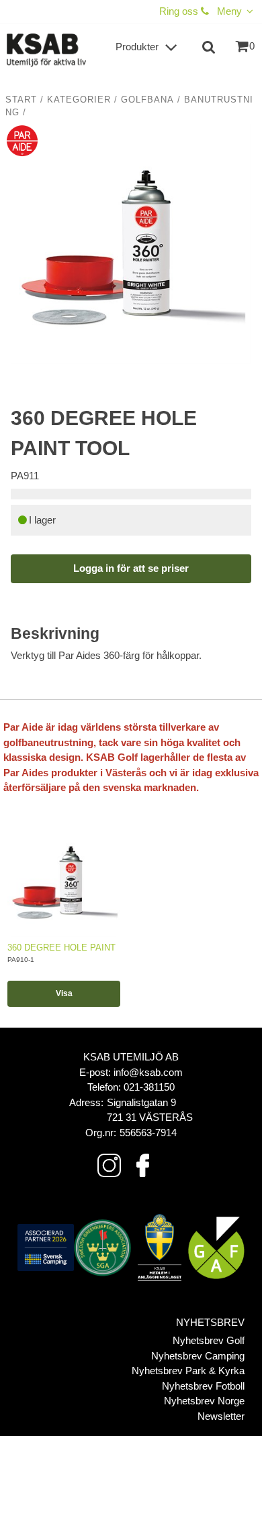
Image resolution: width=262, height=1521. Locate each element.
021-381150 (149, 1087)
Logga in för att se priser (131, 568)
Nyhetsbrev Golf (209, 1340)
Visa (64, 993)
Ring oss (180, 11)
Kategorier (79, 100)
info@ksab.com (148, 1072)
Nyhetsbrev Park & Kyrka (188, 1370)
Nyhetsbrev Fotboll (203, 1386)
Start (21, 100)
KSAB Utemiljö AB (131, 1056)
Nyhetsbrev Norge (204, 1400)
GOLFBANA (147, 100)
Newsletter (221, 1416)
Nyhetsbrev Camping (198, 1355)
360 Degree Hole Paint (61, 947)
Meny (229, 11)
